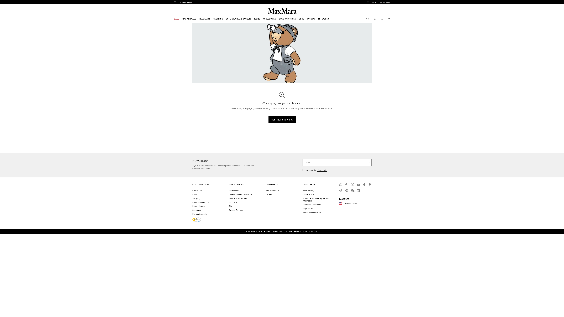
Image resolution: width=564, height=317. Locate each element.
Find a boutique (272, 190)
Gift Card (233, 202)
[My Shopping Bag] (389, 19)
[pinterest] (370, 184)
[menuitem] (176, 19)
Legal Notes (308, 208)
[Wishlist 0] (382, 19)
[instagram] (340, 184)
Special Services (236, 210)
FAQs (194, 194)
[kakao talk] (346, 190)
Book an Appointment (238, 198)
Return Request (198, 206)
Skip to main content (11, 1)
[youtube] (358, 184)
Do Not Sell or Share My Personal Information (316, 199)
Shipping (196, 198)
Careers (269, 194)
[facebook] (346, 184)
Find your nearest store (380, 2)
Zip (230, 206)
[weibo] (340, 190)
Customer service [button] (198, 2)
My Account (234, 190)
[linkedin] (358, 190)
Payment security (199, 214)
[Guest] (375, 19)
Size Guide (196, 210)
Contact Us (197, 190)
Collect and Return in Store (240, 194)
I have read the (316, 170)
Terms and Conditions (312, 204)
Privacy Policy (322, 170)
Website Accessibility (312, 212)
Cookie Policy (308, 194)
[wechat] (352, 190)
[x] (352, 184)
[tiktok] (364, 184)
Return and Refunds (200, 202)
